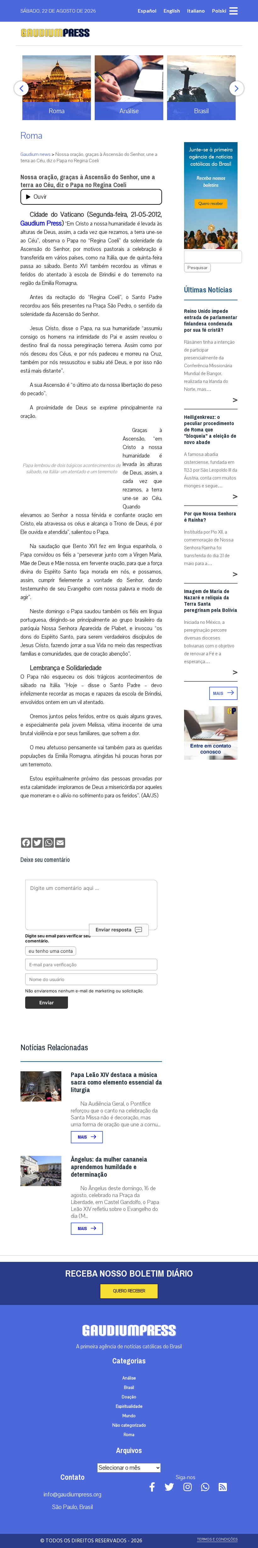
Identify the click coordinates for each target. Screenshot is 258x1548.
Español (147, 11)
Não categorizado (129, 1425)
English (172, 11)
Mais (83, 1137)
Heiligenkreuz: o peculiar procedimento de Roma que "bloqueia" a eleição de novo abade (210, 430)
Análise (129, 1378)
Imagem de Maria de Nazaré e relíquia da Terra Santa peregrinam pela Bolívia (210, 600)
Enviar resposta (114, 930)
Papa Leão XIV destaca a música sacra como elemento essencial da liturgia (116, 1082)
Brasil (129, 1387)
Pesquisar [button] (197, 268)
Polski (219, 11)
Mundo (129, 1416)
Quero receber (129, 1291)
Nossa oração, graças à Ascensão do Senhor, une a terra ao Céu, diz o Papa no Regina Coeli (87, 181)
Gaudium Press (41, 223)
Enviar (46, 1003)
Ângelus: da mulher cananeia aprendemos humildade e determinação (109, 1167)
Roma (31, 136)
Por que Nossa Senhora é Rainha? (210, 517)
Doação (129, 1397)
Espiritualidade (129, 1406)
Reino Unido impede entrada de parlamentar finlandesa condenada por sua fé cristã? (210, 320)
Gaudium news (35, 154)
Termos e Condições (217, 1539)
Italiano (196, 11)
